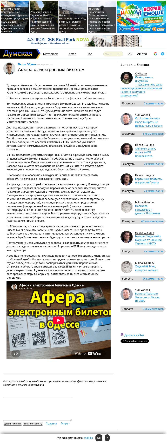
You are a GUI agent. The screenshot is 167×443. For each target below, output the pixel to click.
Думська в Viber (134, 335)
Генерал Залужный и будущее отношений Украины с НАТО (148, 239)
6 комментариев (153, 133)
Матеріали (50, 53)
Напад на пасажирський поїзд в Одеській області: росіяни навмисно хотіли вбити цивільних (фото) (72, 23)
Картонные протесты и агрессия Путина (148, 180)
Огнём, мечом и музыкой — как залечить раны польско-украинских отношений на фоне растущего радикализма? (141, 86)
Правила (51, 423)
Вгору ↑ (65, 423)
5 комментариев (153, 309)
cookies (88, 438)
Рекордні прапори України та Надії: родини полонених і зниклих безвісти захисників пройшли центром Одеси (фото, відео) (42, 21)
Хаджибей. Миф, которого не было (146, 268)
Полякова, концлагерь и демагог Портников (147, 209)
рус (129, 53)
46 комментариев (152, 221)
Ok (99, 438)
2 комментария (154, 103)
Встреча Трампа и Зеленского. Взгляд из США (147, 297)
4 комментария (154, 251)
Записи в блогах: (134, 64)
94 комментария (153, 278)
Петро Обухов (27, 64)
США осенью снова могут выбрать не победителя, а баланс (149, 122)
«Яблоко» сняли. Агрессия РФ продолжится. (145, 152)
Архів (72, 53)
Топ (90, 53)
